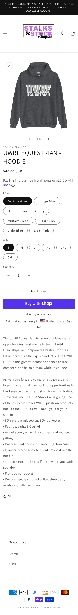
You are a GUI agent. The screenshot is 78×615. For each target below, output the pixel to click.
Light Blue (15, 230)
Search (13, 554)
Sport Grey (47, 221)
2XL (63, 247)
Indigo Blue (47, 201)
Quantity (8, 267)
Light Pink (41, 230)
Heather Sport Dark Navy (26, 211)
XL (48, 247)
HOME (13, 564)
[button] (5, 33)
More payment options (39, 314)
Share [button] (12, 496)
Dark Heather (18, 201)
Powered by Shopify (51, 607)
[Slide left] (29, 139)
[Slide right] (48, 139)
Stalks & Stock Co (33, 607)
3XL (10, 257)
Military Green (18, 221)
